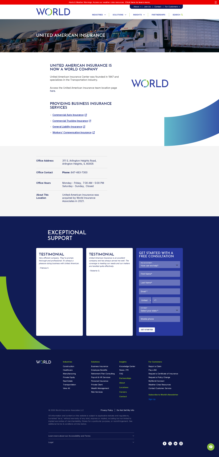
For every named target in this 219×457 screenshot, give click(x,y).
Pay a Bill (152, 370)
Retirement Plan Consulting (103, 374)
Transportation (69, 384)
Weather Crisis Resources (160, 384)
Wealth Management (100, 388)
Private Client (97, 384)
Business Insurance (99, 366)
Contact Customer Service (160, 388)
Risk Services (97, 392)
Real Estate (68, 381)
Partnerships (158, 15)
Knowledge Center (127, 366)
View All (66, 388)
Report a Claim (155, 366)
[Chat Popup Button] (210, 447)
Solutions (118, 15)
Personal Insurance (99, 381)
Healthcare (68, 370)
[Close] (215, 2)
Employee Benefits (99, 370)
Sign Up (152, 399)
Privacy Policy (107, 410)
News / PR (124, 370)
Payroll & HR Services (100, 377)
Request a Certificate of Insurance (163, 374)
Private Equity (69, 377)
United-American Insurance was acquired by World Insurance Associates (80, 198)
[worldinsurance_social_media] (164, 443)
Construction (68, 366)
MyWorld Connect (156, 381)
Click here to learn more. (137, 2)
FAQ (121, 374)
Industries (97, 15)
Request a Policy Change (159, 377)
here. (53, 91)
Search (176, 15)
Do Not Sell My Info (125, 410)
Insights (137, 15)
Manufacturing (69, 374)
